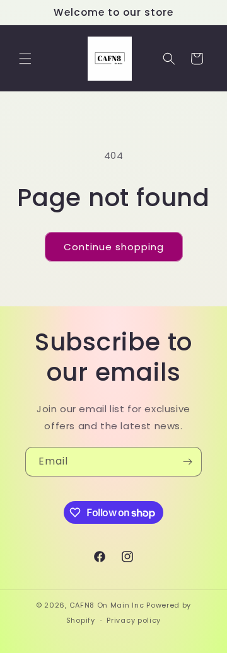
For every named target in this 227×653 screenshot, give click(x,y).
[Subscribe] (187, 462)
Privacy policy (134, 620)
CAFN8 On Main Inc (106, 605)
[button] (25, 58)
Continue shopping (114, 246)
